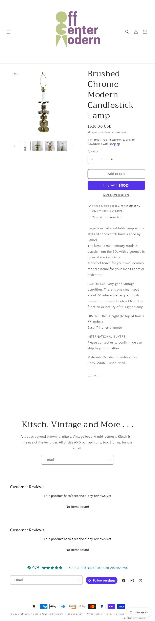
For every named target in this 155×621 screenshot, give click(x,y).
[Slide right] (73, 146)
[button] (8, 31)
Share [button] (95, 375)
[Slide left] (14, 146)
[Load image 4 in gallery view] (62, 146)
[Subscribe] (109, 460)
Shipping (93, 132)
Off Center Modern (30, 614)
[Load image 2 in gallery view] (37, 146)
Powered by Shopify (53, 614)
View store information (107, 217)
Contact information (134, 618)
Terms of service (115, 614)
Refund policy (75, 614)
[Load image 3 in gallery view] (50, 146)
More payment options (116, 195)
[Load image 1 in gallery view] (25, 146)
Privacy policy (94, 614)
